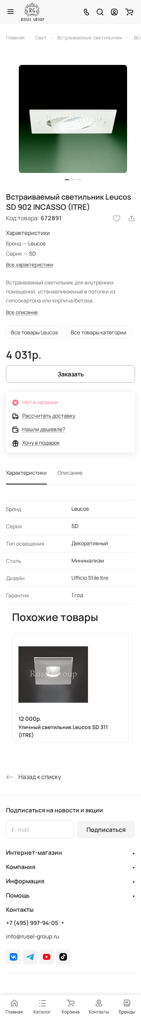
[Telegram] (30, 956)
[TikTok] (63, 956)
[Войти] (114, 11)
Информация (25, 881)
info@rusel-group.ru (32, 936)
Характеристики (26, 472)
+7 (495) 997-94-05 (32, 923)
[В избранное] (116, 218)
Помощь (18, 895)
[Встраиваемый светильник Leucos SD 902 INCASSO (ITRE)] (73, 119)
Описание (70, 472)
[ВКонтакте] (13, 956)
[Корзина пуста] (129, 11)
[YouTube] (46, 956)
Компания (20, 867)
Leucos (80, 508)
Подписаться (106, 830)
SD (74, 525)
